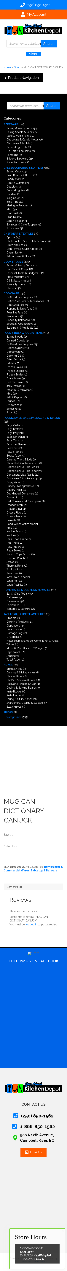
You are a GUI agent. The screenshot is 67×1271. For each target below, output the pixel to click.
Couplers (12, 186)
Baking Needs (15, 336)
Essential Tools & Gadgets (22, 273)
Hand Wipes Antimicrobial (22, 523)
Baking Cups (14, 171)
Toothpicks (13, 569)
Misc (9, 209)
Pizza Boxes (14, 550)
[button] (21, 77)
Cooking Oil (14, 355)
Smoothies (13, 404)
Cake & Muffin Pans (18, 135)
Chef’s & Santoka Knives (21, 680)
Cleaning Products (18, 621)
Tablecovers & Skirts (19, 256)
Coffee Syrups (15, 348)
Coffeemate (13, 351)
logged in (31, 924)
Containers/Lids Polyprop (22, 478)
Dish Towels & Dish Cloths (22, 248)
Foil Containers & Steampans (24, 501)
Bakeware (11, 124)
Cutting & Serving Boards (22, 687)
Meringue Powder (17, 205)
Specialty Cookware (19, 323)
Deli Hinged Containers (20, 493)
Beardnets (13, 448)
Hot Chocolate (15, 382)
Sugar (10, 412)
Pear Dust (12, 213)
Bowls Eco (13, 451)
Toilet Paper (14, 659)
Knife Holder (14, 695)
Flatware (12, 597)
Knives (8, 665)
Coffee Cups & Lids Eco (21, 467)
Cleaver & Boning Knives (21, 683)
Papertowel (13, 652)
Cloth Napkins (15, 244)
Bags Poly (13, 433)
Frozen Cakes (15, 367)
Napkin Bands (15, 531)
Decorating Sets (16, 190)
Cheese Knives (15, 676)
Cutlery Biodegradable (20, 486)
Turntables (13, 228)
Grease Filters (15, 512)
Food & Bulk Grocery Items (23, 332)
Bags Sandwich (16, 436)
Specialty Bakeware (18, 319)
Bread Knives (14, 668)
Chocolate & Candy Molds (23, 139)
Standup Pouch (16, 558)
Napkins (11, 535)
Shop (17, 67)
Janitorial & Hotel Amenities (24, 614)
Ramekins (12, 154)
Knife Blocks (14, 691)
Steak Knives (14, 706)
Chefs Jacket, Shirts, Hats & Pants (26, 241)
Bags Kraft (13, 429)
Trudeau (9, 711)
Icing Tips (12, 201)
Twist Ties (12, 573)
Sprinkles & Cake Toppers (22, 224)
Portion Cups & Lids (19, 554)
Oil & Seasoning (16, 280)
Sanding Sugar (15, 220)
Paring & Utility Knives (20, 699)
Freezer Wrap (15, 504)
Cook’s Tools (13, 261)
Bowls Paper (14, 455)
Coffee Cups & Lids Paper (22, 470)
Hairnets (11, 520)
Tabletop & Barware (18, 608)
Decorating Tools (17, 147)
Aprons (11, 237)
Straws (10, 561)
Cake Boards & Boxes (20, 175)
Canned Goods (16, 340)
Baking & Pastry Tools (20, 128)
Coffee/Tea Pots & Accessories (25, 301)
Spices (11, 408)
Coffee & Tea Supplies (20, 297)
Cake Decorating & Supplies (24, 167)
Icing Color (13, 198)
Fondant (11, 194)
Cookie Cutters (15, 182)
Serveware (13, 605)
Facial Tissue (14, 629)
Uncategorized (13, 717)
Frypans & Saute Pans (19, 308)
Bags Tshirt (13, 440)
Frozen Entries (15, 374)
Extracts (11, 363)
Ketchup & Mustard (18, 389)
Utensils (11, 288)
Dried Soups (14, 359)
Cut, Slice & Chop (17, 269)
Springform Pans (16, 162)
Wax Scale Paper (17, 577)
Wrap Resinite (15, 584)
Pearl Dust (13, 216)
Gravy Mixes (14, 378)
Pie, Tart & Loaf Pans (19, 150)
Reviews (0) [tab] (14, 886)
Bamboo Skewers (17, 444)
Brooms (11, 617)
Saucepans (13, 316)
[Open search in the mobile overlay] (31, 43)
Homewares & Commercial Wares (27, 589)
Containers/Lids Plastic (20, 474)
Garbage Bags (15, 633)
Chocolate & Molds (18, 143)
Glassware (13, 601)
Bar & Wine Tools (17, 593)
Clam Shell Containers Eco (23, 463)
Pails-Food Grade (17, 539)
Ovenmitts (13, 252)
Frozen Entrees (16, 370)
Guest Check (14, 516)
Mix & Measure (15, 276)
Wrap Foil (12, 580)
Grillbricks (13, 636)
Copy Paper (14, 482)
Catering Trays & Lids (19, 459)
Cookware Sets (16, 304)
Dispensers (13, 625)
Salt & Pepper (15, 397)
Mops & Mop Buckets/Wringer (25, 648)
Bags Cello (13, 425)
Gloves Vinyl (14, 508)
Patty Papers (14, 546)
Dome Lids (13, 497)
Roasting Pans (15, 312)
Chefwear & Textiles (18, 233)
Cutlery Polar (14, 489)
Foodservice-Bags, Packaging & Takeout (33, 417)
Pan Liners (13, 542)
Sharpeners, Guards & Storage (25, 702)
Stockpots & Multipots (20, 327)
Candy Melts (14, 178)
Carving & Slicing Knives (21, 672)
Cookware (11, 293)
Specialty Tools (16, 284)
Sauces (11, 401)
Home (7, 67)
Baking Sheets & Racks (20, 132)
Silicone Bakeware (17, 158)
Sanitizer (12, 655)
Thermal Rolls (15, 565)
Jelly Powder (14, 385)
